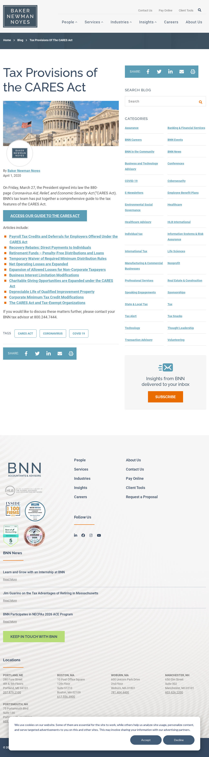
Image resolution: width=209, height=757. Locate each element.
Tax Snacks (175, 316)
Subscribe (165, 397)
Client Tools (186, 10)
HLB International (179, 222)
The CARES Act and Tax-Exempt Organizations (47, 303)
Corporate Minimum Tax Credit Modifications (46, 297)
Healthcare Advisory (138, 222)
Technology (132, 328)
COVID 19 (79, 333)
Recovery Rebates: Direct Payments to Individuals (50, 247)
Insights (146, 22)
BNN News (174, 151)
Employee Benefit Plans (183, 192)
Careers (171, 22)
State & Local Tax (136, 304)
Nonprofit (174, 263)
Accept (146, 740)
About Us (194, 22)
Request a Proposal (142, 497)
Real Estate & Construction (185, 280)
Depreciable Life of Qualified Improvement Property (51, 292)
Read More (10, 579)
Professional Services (139, 280)
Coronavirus (53, 333)
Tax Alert (131, 316)
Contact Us (145, 10)
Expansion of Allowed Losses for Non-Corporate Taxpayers (57, 269)
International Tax (136, 251)
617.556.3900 (66, 696)
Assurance (132, 128)
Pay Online (165, 10)
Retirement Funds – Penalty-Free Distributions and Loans (56, 253)
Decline (179, 740)
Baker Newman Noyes (24, 171)
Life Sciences (176, 251)
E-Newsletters (134, 192)
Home (7, 40)
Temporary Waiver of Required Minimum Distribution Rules (58, 258)
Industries (120, 22)
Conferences (176, 163)
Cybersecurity (177, 180)
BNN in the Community (139, 151)
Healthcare (175, 204)
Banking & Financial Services (186, 128)
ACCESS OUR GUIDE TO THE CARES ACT (45, 216)
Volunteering (176, 339)
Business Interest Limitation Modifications (44, 275)
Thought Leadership (181, 328)
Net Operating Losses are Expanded (38, 264)
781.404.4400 (120, 692)
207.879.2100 (12, 692)
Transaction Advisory (138, 339)
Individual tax (133, 233)
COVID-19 (131, 180)
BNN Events (175, 139)
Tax (170, 304)
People (68, 22)
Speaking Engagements (140, 292)
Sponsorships (176, 292)
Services (92, 22)
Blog (20, 40)
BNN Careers (133, 139)
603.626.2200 (174, 692)
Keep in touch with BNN (33, 636)
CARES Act (25, 333)
